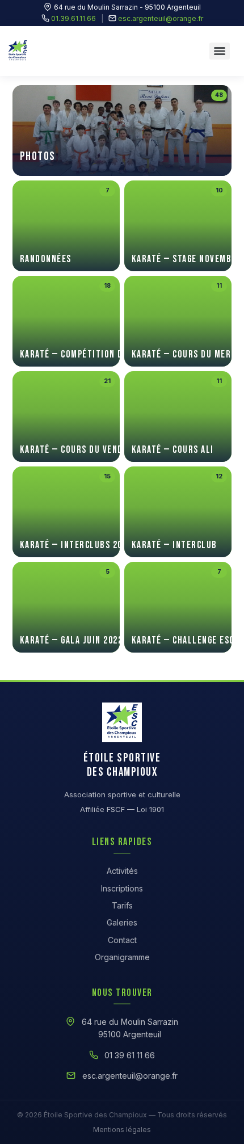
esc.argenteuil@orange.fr (160, 18)
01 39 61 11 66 (129, 1055)
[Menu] (219, 51)
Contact (122, 940)
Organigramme (122, 957)
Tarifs (122, 905)
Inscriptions (122, 888)
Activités (122, 871)
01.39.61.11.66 (73, 18)
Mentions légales (122, 1129)
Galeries (122, 922)
